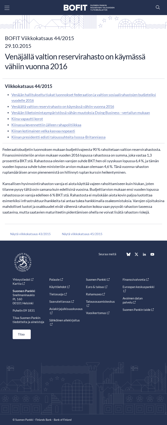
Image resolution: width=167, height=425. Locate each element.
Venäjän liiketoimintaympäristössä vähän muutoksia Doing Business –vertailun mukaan (80, 112)
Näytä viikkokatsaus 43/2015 (30, 234)
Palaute (54, 279)
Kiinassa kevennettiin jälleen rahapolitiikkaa (46, 125)
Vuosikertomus (96, 313)
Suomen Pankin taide (137, 309)
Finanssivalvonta (134, 279)
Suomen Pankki (96, 279)
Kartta (17, 283)
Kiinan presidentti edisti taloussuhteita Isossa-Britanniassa (58, 137)
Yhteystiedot (21, 279)
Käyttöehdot (57, 287)
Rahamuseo (94, 294)
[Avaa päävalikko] (10, 7)
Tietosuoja (56, 294)
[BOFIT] (89, 7)
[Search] (157, 7)
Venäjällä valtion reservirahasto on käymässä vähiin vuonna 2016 (62, 106)
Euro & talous (95, 287)
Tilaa (21, 334)
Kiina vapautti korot (27, 118)
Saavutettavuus (60, 301)
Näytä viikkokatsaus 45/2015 (82, 234)
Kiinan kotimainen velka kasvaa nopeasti (43, 131)
